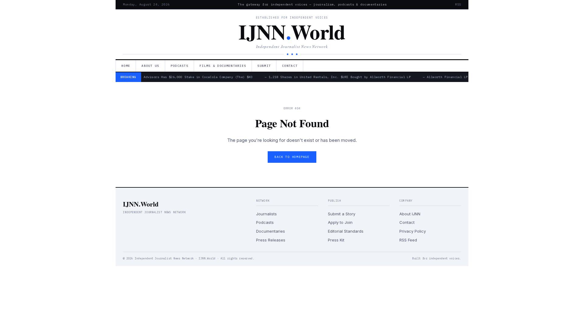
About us (150, 66)
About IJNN (409, 213)
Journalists (266, 213)
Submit (264, 66)
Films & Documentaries (223, 66)
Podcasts (179, 66)
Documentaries (270, 231)
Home (125, 66)
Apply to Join (340, 222)
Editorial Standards (345, 231)
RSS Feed (408, 239)
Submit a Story (341, 213)
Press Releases (270, 239)
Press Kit (336, 239)
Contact (289, 66)
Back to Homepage (291, 157)
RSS (458, 4)
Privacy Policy (412, 231)
